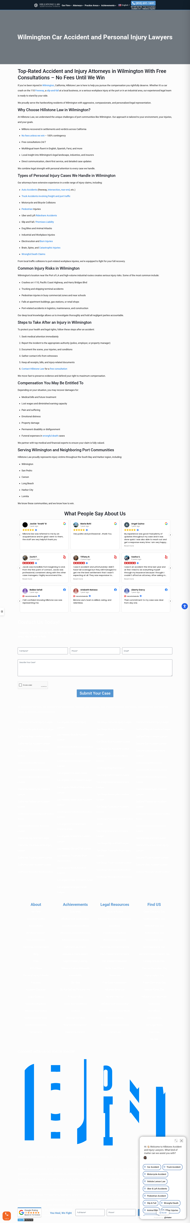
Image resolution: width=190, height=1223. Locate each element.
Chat (112, 619)
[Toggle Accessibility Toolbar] (184, 606)
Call (81, 619)
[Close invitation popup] (124, 604)
